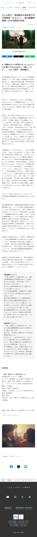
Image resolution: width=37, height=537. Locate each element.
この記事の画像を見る (18, 51)
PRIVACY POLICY (24, 508)
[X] (18, 56)
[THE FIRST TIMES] (13, 2)
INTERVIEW (32, 7)
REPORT (17, 7)
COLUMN (9, 7)
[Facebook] (7, 56)
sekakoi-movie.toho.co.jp (10, 415)
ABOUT (8, 508)
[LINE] (30, 56)
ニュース (19, 27)
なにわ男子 (12, 27)
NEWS (24, 7)
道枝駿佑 (5, 27)
